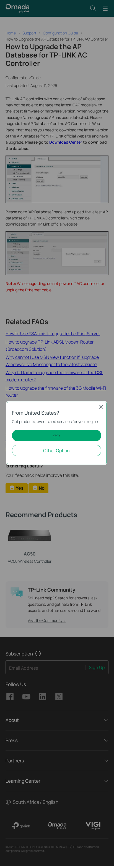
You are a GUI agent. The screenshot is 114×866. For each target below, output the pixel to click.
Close (101, 407)
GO (56, 435)
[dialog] (57, 433)
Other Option (56, 450)
